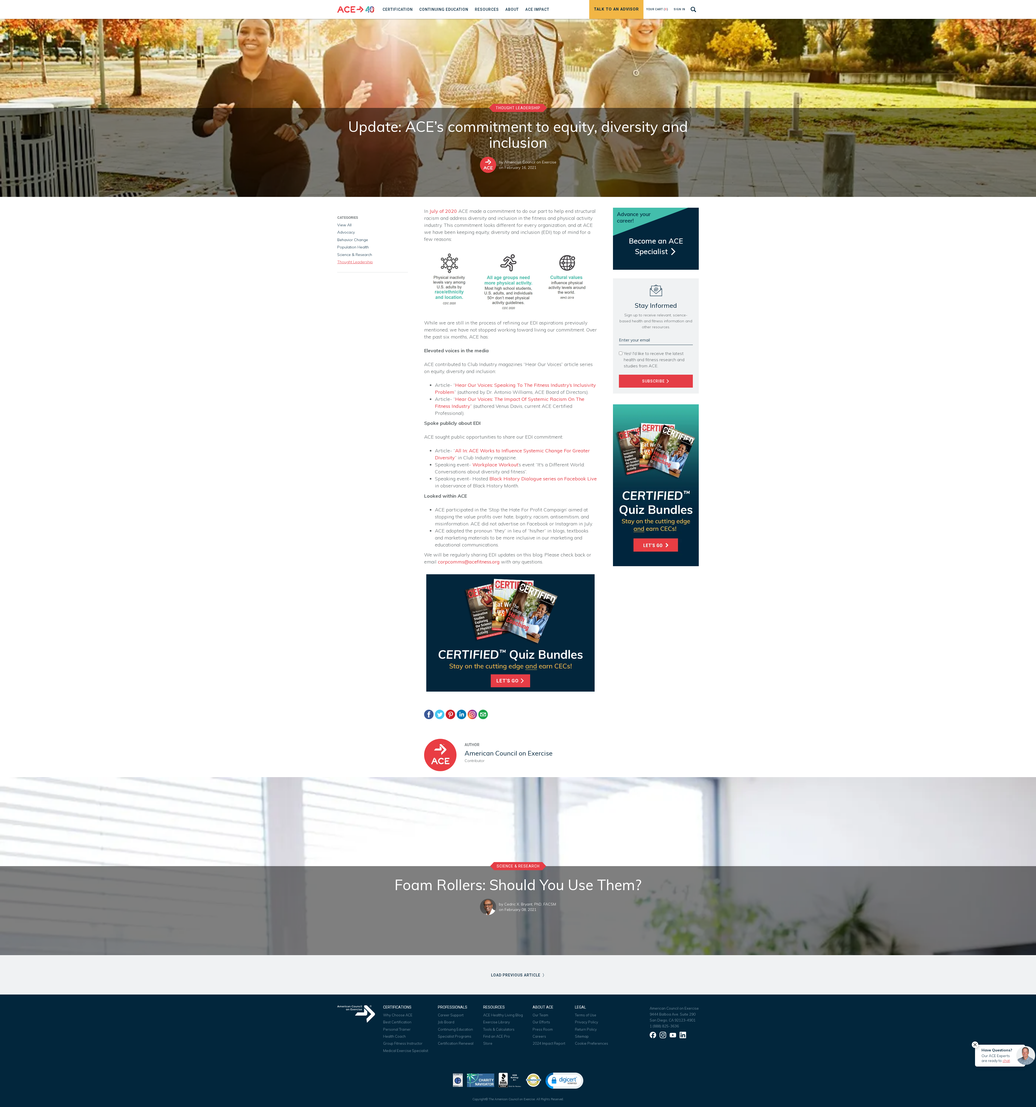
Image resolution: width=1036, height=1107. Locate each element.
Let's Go (508, 681)
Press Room (543, 1029)
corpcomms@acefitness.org (469, 562)
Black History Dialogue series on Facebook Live (543, 479)
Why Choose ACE (398, 1015)
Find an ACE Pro (496, 1036)
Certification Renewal (455, 1043)
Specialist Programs (454, 1036)
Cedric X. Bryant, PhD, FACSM (530, 904)
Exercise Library (496, 1022)
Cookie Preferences (591, 1043)
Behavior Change (352, 239)
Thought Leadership (518, 108)
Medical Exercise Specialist (405, 1050)
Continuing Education (455, 1029)
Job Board (446, 1022)
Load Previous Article (516, 975)
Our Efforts (541, 1022)
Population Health (353, 247)
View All (344, 225)
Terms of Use (585, 1015)
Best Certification (397, 1022)
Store (487, 1043)
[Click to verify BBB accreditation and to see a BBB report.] (510, 1080)
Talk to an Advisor (616, 9)
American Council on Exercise (530, 162)
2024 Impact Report (549, 1043)
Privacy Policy (586, 1022)
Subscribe (654, 381)
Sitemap (582, 1036)
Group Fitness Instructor (402, 1043)
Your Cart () (657, 9)
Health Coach (394, 1036)
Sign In (679, 9)
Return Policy (586, 1029)
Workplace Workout (495, 465)
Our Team (540, 1015)
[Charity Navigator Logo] (480, 1080)
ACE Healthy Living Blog (503, 1015)
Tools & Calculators (498, 1029)
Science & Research (354, 254)
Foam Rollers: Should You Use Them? (518, 885)
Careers (539, 1036)
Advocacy (346, 232)
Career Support (451, 1015)
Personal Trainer (397, 1029)
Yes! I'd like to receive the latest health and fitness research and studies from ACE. (654, 359)
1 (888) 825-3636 (664, 1026)
